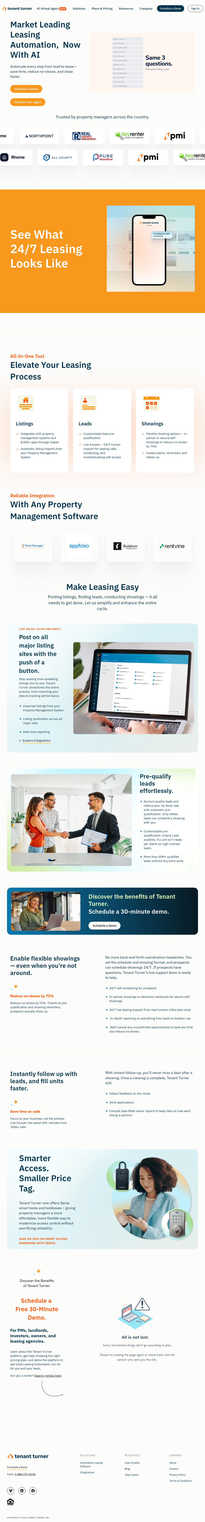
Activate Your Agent (27, 102)
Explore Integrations (36, 740)
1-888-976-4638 (25, 1474)
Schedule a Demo (170, 8)
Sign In (195, 8)
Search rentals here (47, 1376)
